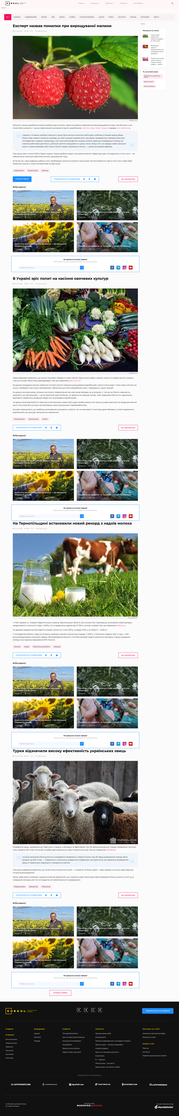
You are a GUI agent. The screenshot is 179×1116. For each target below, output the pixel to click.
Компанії (37, 1037)
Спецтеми (95, 3)
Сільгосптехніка (87, 17)
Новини (81, 3)
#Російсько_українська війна (152, 76)
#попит (45, 419)
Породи (37, 1041)
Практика (9, 1047)
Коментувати (22, 179)
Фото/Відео (138, 3)
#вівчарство (33, 886)
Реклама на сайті (149, 1037)
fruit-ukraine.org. (124, 128)
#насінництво (33, 419)
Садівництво (31, 17)
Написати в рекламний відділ (154, 1033)
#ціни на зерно (149, 86)
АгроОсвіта (99, 1056)
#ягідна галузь (33, 170)
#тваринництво (19, 886)
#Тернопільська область (41, 647)
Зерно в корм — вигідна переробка (109, 1045)
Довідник (109, 3)
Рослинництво (11, 1039)
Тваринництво (11, 1043)
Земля (44, 17)
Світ (53, 17)
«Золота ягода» (88, 128)
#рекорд (57, 647)
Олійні (72, 17)
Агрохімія (145, 17)
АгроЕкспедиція (101, 1048)
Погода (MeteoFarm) (70, 1033)
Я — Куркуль (100, 1059)
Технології (9, 1050)
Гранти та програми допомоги (107, 1052)
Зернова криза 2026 (103, 1033)
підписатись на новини (158, 1011)
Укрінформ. (111, 850)
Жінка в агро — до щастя (104, 1063)
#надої (26, 647)
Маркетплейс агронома (71, 1052)
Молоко (122, 17)
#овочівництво (19, 419)
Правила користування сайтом (155, 1056)
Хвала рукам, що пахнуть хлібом (107, 1067)
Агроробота (67, 1045)
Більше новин (60, 993)
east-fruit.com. (75, 381)
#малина (45, 170)
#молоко (17, 647)
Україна (17, 17)
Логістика (9, 1058)
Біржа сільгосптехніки (71, 1048)
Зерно (62, 17)
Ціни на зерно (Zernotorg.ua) (73, 1037)
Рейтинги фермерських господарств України (113, 1041)
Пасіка (133, 17)
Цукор (101, 17)
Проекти (123, 3)
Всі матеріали (128, 179)
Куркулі (37, 1033)
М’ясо (111, 17)
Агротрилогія (100, 1037)
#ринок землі (148, 82)
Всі (7, 17)
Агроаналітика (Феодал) (71, 1041)
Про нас (146, 1048)
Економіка (10, 1054)
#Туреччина (46, 886)
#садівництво (19, 170)
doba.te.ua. (121, 626)
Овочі (156, 17)
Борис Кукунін (102, 128)
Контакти (146, 1052)
